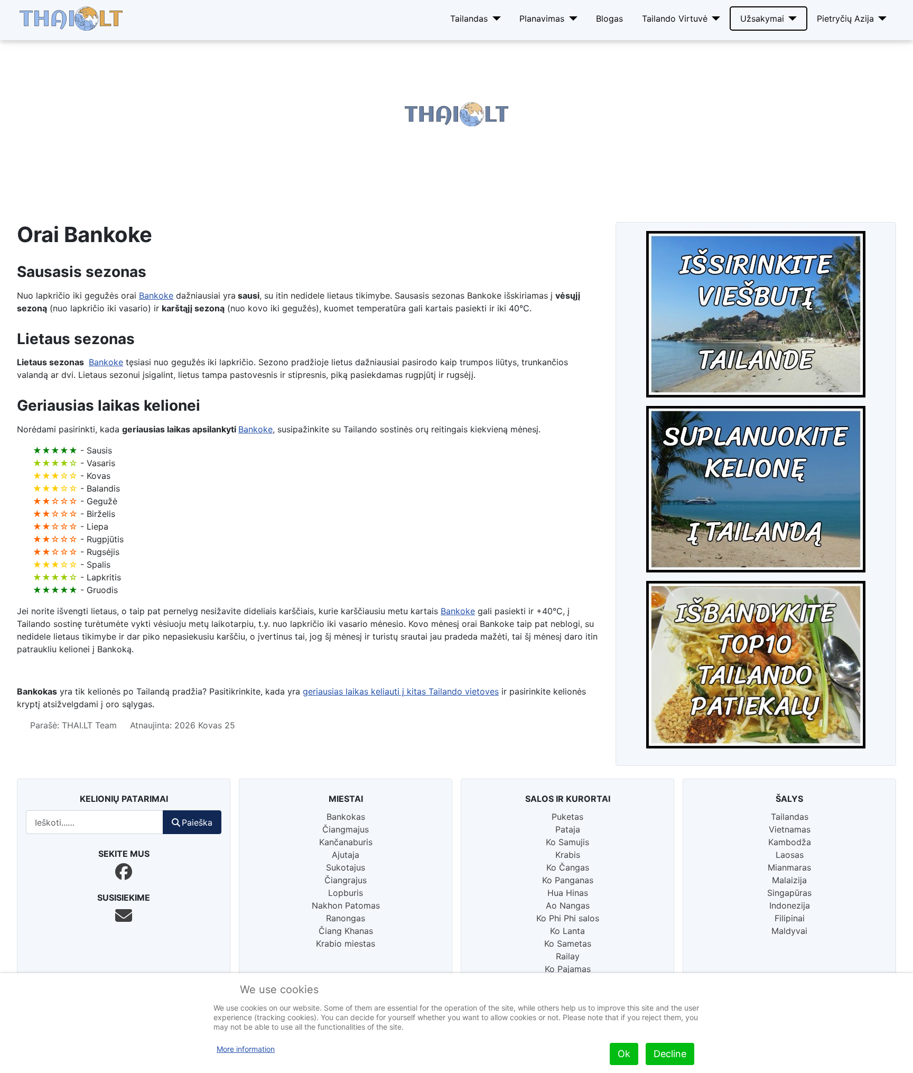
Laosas (790, 854)
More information (246, 1048)
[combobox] (94, 822)
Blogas (609, 18)
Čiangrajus (345, 880)
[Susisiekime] (123, 915)
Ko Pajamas (568, 969)
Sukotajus (345, 867)
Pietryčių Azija (845, 18)
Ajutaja (345, 854)
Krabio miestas (345, 943)
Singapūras (789, 892)
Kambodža (789, 842)
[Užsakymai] (790, 18)
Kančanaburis (345, 842)
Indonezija (789, 905)
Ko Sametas (567, 943)
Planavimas (541, 18)
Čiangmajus (345, 829)
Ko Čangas (567, 867)
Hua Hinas (567, 892)
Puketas (567, 816)
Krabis (567, 854)
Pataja (567, 829)
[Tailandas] (494, 18)
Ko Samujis (567, 842)
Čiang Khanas (346, 931)
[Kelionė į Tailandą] (756, 489)
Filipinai (790, 918)
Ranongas (345, 918)
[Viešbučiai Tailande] (756, 314)
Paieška (197, 822)
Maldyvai (789, 931)
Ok (624, 1053)
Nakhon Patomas (346, 905)
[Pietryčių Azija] (880, 18)
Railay (568, 956)
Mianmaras (789, 867)
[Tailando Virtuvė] (714, 18)
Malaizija (789, 880)
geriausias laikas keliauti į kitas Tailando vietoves (401, 691)
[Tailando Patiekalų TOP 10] (756, 664)
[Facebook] (123, 871)
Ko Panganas (567, 880)
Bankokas (346, 816)
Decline (670, 1053)
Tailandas (469, 18)
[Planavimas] (570, 18)
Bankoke (156, 295)
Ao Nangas (568, 905)
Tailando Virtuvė (674, 18)
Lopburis (345, 892)
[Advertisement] (317, 114)
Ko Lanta (567, 931)
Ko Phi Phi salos (567, 918)
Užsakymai (762, 18)
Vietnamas (789, 829)
